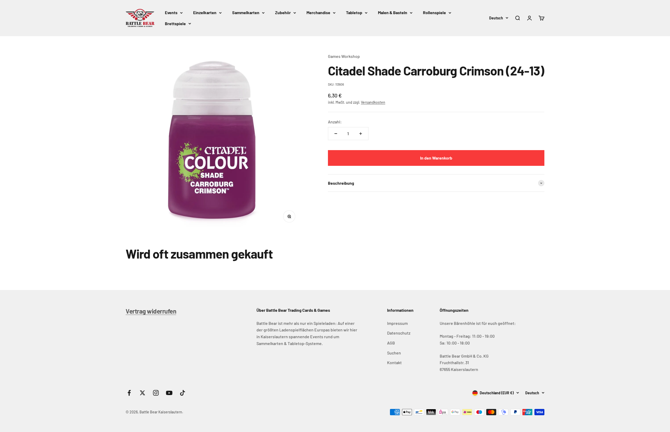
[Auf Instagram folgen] (155, 392)
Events (171, 12)
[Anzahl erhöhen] (360, 133)
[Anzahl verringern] (335, 133)
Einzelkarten (204, 12)
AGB (391, 342)
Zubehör (283, 12)
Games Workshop (344, 56)
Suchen (394, 352)
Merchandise (318, 12)
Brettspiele (175, 23)
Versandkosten (373, 102)
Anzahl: (335, 121)
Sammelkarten (245, 12)
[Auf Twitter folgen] (142, 392)
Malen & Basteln (392, 12)
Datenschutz (398, 332)
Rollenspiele (434, 12)
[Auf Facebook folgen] (129, 392)
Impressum (397, 323)
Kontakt (394, 362)
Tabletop (354, 12)
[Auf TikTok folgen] (182, 392)
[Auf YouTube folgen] (169, 392)
